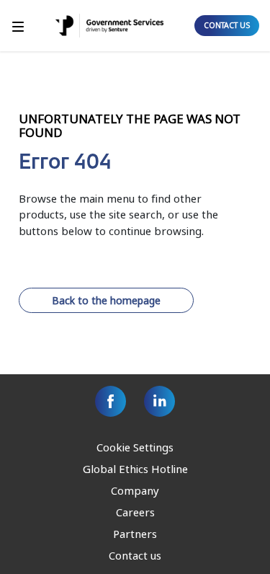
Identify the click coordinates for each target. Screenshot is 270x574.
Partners (135, 533)
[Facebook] (110, 401)
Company (135, 490)
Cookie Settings (135, 447)
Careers (135, 512)
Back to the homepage (106, 300)
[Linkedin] (159, 401)
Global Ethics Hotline (135, 469)
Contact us (135, 555)
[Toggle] (18, 25)
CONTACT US (227, 25)
